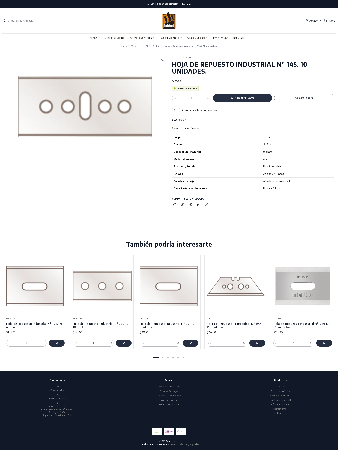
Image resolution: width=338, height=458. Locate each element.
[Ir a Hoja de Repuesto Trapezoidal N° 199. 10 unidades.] (236, 286)
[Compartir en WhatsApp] (182, 205)
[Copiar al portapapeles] (206, 205)
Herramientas (280, 408)
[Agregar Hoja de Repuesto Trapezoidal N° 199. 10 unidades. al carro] (257, 343)
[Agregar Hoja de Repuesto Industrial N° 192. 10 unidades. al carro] (57, 343)
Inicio (124, 46)
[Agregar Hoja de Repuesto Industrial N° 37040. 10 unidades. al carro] (124, 343)
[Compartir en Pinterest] (191, 205)
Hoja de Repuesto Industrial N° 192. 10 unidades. (34, 325)
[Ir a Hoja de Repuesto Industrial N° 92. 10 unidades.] (169, 286)
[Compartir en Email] (199, 205)
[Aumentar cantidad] (208, 98)
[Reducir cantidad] (175, 98)
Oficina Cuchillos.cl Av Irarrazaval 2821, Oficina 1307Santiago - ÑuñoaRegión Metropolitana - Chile (57, 411)
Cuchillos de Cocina (280, 391)
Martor (155, 46)
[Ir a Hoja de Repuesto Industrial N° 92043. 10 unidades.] (302, 286)
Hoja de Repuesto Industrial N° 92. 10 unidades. (167, 325)
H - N (145, 46)
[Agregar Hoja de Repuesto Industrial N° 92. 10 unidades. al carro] (190, 343)
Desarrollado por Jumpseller (184, 444)
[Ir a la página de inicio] (169, 21)
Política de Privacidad (169, 404)
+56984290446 (57, 398)
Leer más (186, 4)
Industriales (280, 413)
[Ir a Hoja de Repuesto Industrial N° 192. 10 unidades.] (35, 286)
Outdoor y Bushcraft (280, 399)
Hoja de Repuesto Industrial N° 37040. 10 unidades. (101, 325)
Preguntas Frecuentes (169, 386)
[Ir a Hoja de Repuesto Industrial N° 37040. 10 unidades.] (102, 286)
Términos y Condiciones (169, 399)
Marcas (134, 46)
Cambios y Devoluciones (169, 395)
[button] (95, 37)
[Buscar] (5, 20)
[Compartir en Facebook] (174, 205)
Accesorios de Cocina (280, 395)
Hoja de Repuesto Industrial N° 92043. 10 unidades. (301, 325)
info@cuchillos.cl (57, 390)
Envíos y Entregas (169, 391)
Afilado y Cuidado (280, 404)
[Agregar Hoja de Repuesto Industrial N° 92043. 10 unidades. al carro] (324, 343)
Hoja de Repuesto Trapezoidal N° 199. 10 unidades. (234, 325)
